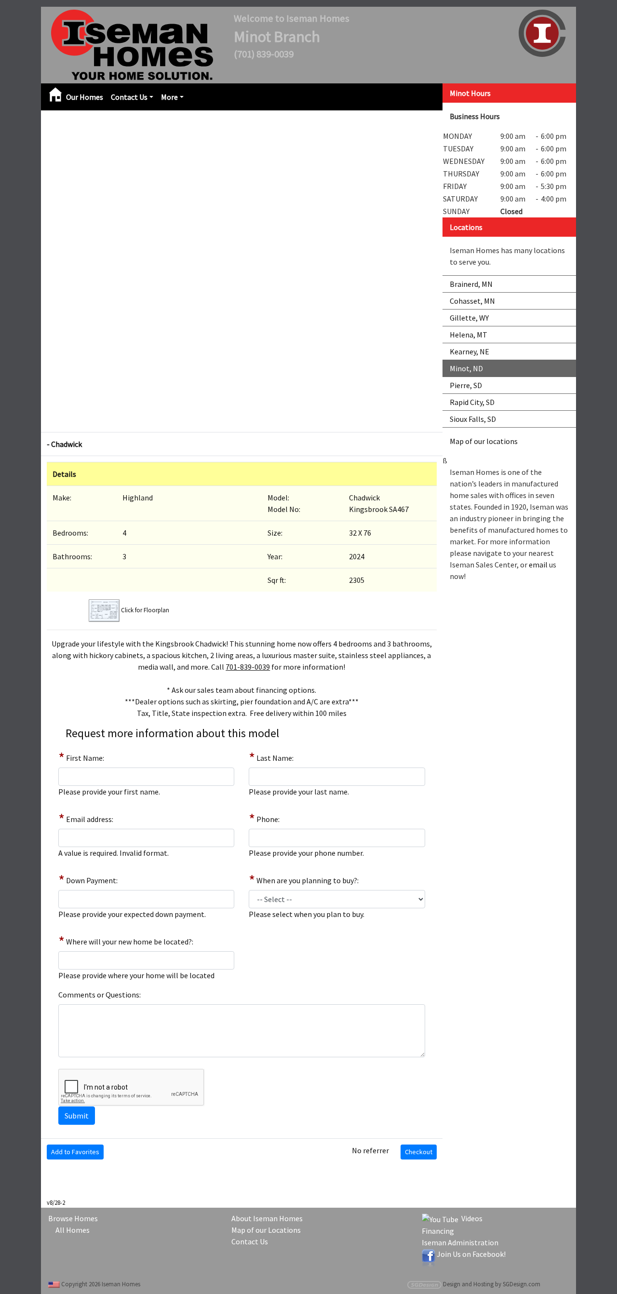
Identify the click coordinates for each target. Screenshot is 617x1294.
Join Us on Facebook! (471, 1254)
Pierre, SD (466, 385)
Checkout (418, 1151)
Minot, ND (466, 368)
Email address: (89, 819)
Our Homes (84, 97)
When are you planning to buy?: (307, 880)
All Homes (72, 1230)
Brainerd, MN (471, 284)
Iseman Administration (460, 1242)
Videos (470, 1218)
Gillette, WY (469, 318)
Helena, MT (468, 334)
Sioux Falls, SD (473, 419)
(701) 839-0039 (264, 54)
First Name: (85, 758)
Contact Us (129, 97)
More (169, 97)
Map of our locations (484, 441)
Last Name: (275, 758)
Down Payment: (92, 880)
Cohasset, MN (472, 301)
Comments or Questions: (99, 994)
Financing (438, 1231)
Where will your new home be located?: (129, 941)
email (538, 564)
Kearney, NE (469, 351)
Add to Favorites (75, 1151)
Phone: (268, 819)
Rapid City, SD (472, 402)
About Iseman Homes (267, 1218)
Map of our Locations (266, 1230)
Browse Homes (73, 1218)
